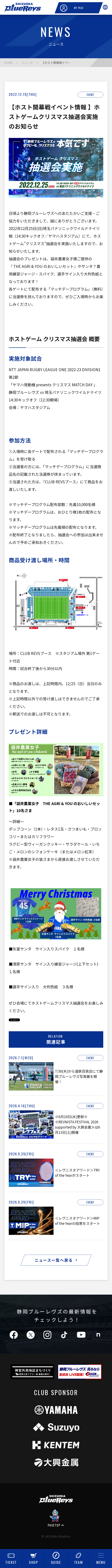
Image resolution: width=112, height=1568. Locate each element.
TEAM (78, 1562)
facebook (14, 1335)
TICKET (11, 1562)
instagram (47, 1335)
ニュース (27, 62)
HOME (8, 62)
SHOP (33, 1562)
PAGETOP (54, 1525)
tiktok (64, 1335)
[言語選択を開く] (105, 7)
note (98, 1335)
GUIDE (56, 1562)
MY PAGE (79, 8)
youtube (81, 1335)
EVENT (90, 94)
